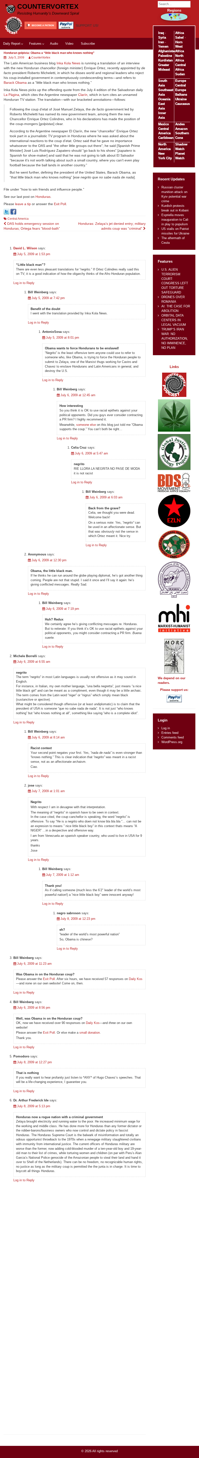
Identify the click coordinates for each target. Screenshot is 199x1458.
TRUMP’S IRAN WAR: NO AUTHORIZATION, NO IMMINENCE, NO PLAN (174, 338)
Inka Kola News (68, 63)
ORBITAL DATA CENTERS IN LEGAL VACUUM (173, 320)
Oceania (164, 99)
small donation (89, 1032)
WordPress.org (171, 742)
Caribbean (166, 138)
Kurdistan (165, 60)
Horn (178, 42)
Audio (54, 43)
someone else (86, 425)
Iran (161, 42)
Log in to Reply (23, 283)
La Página (11, 95)
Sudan (180, 74)
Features (35, 43)
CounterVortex (48, 6)
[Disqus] (75, 1246)
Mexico (163, 124)
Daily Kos (135, 979)
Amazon (181, 129)
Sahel (179, 37)
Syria (162, 37)
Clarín (82, 95)
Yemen (163, 46)
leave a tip (23, 204)
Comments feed (172, 737)
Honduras (42, 197)
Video (69, 43)
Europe (180, 81)
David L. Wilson (25, 248)
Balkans (181, 94)
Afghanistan (167, 51)
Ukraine (181, 99)
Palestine (165, 56)
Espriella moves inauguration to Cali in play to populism (174, 219)
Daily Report (11, 43)
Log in (165, 728)
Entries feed (169, 733)
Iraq (161, 33)
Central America (18, 218)
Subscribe (88, 43)
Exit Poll (60, 204)
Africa (179, 33)
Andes (180, 124)
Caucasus (182, 104)
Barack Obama (15, 82)
